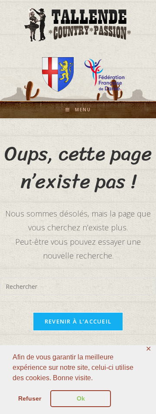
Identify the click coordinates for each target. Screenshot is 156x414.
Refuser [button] (29, 398)
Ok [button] (81, 398)
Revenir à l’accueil (78, 321)
